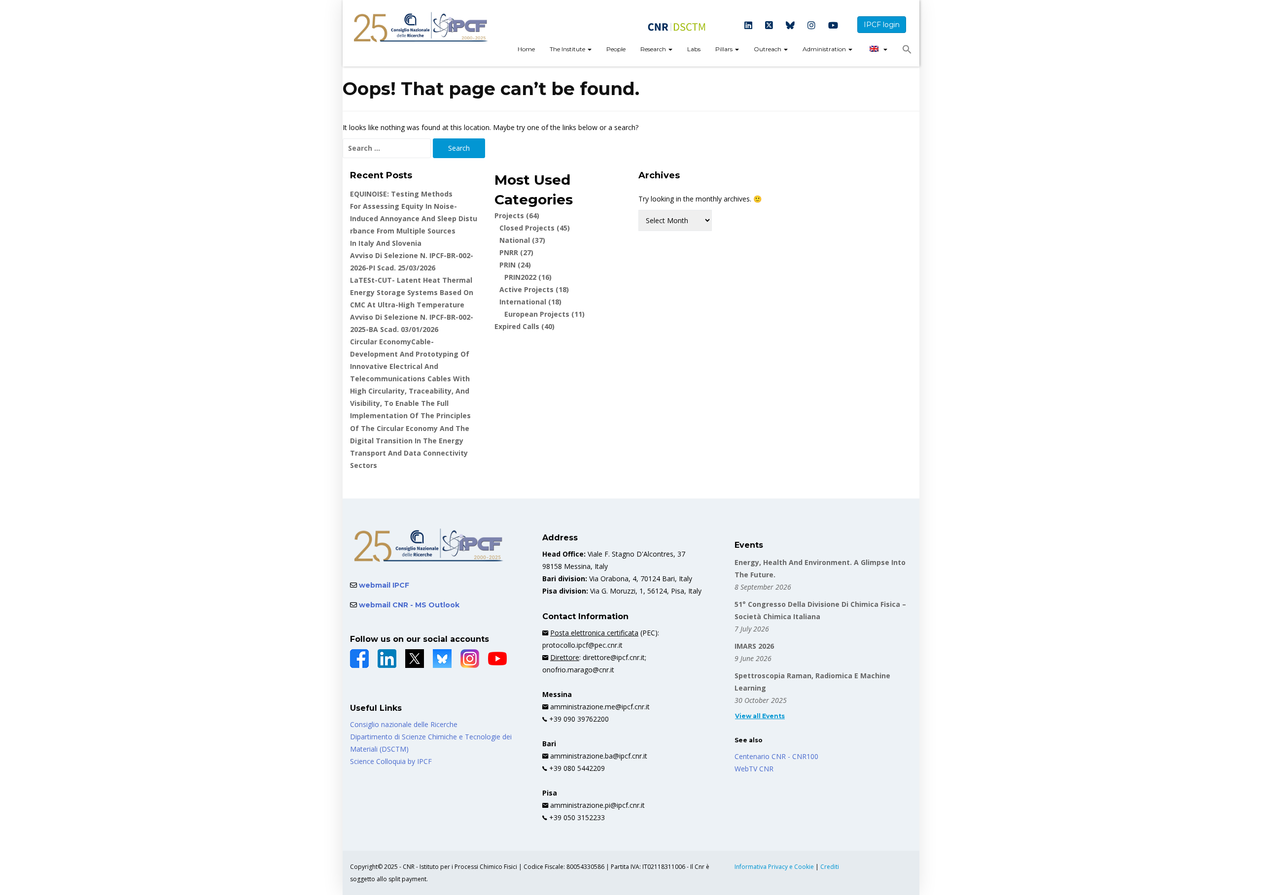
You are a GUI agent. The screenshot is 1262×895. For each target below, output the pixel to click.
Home (526, 49)
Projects (516, 215)
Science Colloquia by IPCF (391, 761)
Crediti (829, 866)
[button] (907, 51)
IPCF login (882, 24)
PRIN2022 (528, 277)
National (522, 240)
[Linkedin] (748, 26)
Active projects (534, 289)
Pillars (724, 49)
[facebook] (359, 658)
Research (653, 49)
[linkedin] (387, 658)
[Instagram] (811, 26)
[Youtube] (833, 26)
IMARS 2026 (754, 646)
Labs (694, 49)
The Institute (568, 49)
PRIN (515, 264)
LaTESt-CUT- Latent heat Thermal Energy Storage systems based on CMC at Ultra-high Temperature (411, 292)
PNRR (516, 252)
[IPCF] (421, 27)
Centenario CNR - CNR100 (776, 756)
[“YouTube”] (497, 658)
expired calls (524, 326)
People (616, 49)
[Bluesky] (790, 26)
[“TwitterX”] (414, 658)
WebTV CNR (754, 768)
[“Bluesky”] (442, 658)
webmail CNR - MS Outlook (408, 604)
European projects (544, 314)
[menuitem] (526, 50)
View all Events (760, 716)
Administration (825, 49)
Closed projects (534, 227)
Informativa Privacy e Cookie (775, 866)
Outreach (768, 49)
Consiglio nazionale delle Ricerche (403, 724)
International (530, 301)
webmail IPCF (383, 585)
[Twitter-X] (769, 26)
